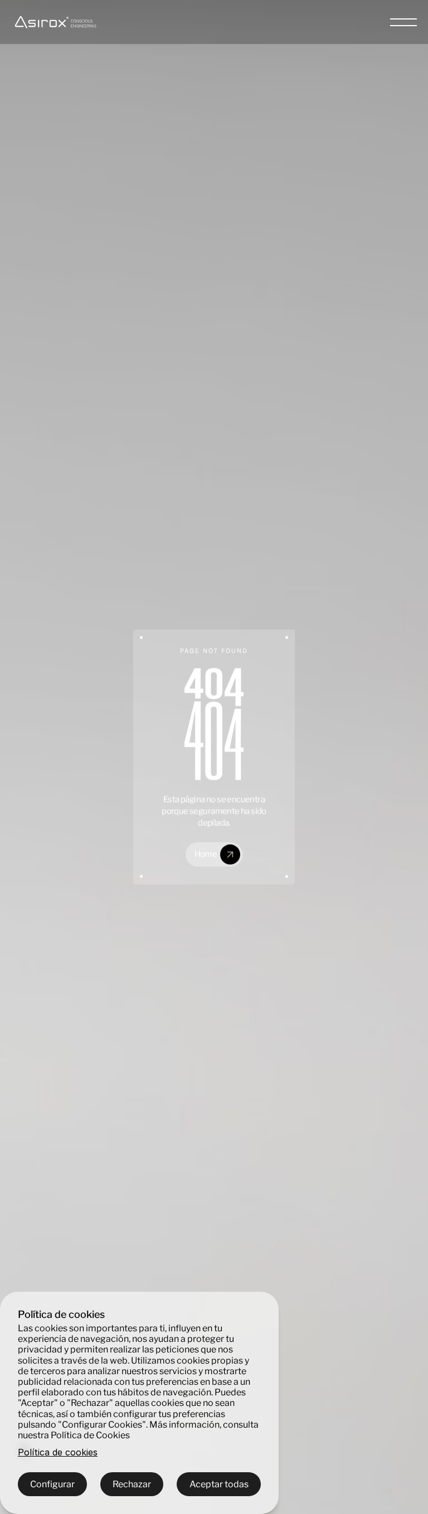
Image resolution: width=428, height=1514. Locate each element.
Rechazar (132, 1484)
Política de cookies (58, 1452)
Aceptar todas (219, 1484)
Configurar (52, 1484)
